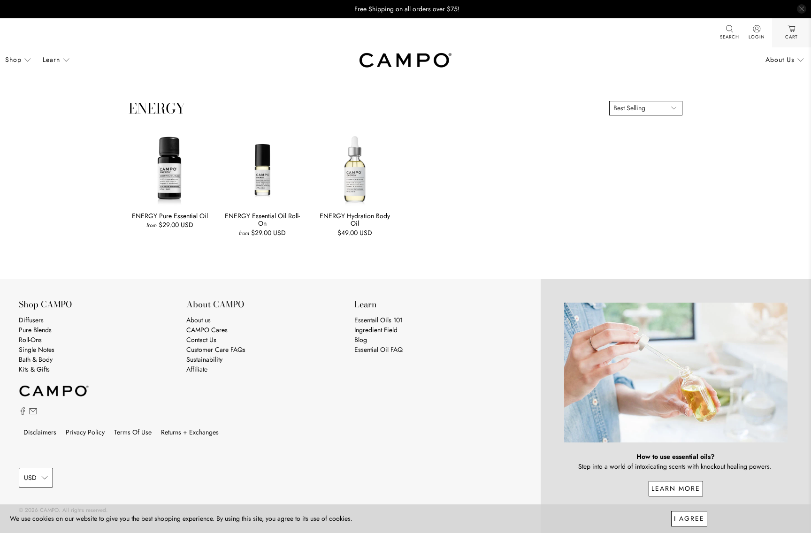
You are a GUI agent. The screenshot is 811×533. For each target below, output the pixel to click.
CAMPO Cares (207, 330)
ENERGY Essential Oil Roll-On (262, 219)
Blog (360, 339)
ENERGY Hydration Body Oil (355, 219)
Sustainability (204, 359)
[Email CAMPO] (33, 413)
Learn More (675, 488)
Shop (13, 59)
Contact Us (201, 339)
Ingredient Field (376, 330)
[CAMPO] (405, 60)
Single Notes (36, 349)
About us (198, 320)
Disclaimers (39, 432)
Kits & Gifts (34, 369)
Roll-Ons (30, 339)
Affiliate (196, 369)
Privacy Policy (85, 432)
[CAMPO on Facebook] (23, 413)
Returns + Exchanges (190, 432)
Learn (51, 59)
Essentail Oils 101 (378, 320)
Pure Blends (35, 330)
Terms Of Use (133, 432)
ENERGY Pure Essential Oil (170, 215)
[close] (801, 9)
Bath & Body (36, 359)
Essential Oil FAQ (378, 349)
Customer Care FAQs (215, 349)
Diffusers (31, 320)
